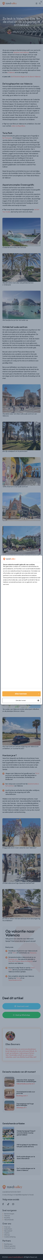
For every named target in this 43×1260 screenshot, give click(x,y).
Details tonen (21, 700)
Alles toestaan (21, 694)
